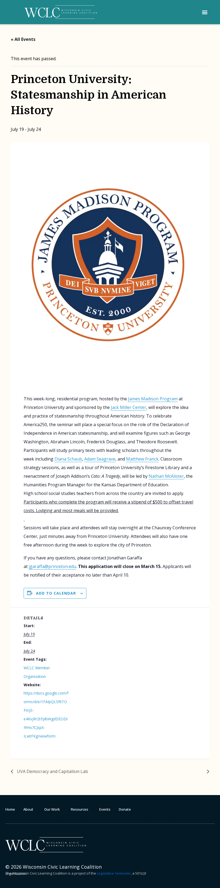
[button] (204, 12)
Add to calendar (56, 593)
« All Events (23, 39)
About (28, 809)
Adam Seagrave (99, 459)
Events (105, 809)
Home (10, 809)
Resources (79, 809)
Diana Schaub (68, 459)
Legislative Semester (114, 873)
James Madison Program (153, 399)
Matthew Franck (142, 459)
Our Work (52, 809)
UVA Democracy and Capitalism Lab (52, 771)
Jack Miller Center (128, 407)
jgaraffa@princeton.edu (52, 566)
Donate (125, 809)
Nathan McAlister (166, 476)
